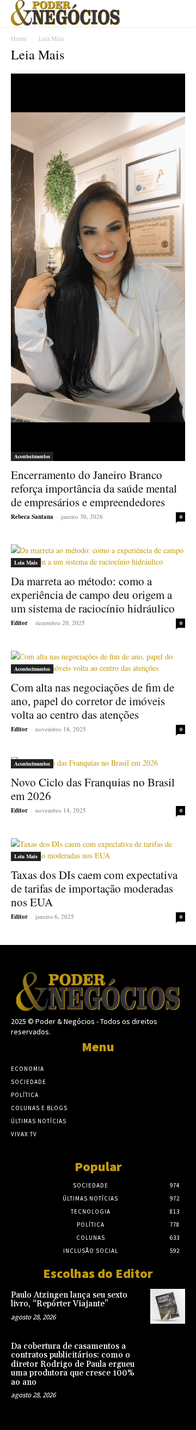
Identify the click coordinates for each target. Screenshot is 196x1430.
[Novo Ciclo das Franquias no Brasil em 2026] (98, 762)
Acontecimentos (32, 456)
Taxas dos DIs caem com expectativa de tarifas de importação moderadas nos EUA (94, 888)
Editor (19, 623)
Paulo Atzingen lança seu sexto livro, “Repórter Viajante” (69, 1300)
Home (19, 38)
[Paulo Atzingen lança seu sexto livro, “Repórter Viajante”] (167, 1306)
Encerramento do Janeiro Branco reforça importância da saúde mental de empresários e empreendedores (94, 488)
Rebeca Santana (32, 516)
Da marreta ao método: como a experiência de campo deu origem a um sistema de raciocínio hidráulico (93, 594)
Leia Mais (26, 562)
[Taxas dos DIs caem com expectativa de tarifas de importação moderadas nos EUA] (98, 849)
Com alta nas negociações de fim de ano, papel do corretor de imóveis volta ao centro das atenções (92, 701)
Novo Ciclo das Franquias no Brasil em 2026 (93, 788)
